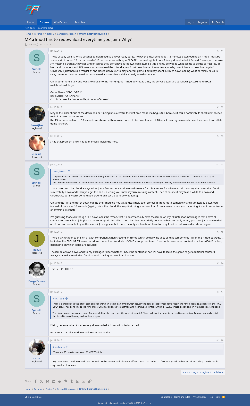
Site (218, 396)
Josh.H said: (58, 298)
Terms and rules (182, 396)
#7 (222, 291)
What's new (61, 22)
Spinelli (31, 44)
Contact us (166, 396)
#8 (222, 340)
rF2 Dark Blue (34, 396)
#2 (222, 107)
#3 (222, 136)
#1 (222, 50)
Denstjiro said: (60, 171)
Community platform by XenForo (125, 403)
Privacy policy (199, 396)
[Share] (217, 51)
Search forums (45, 27)
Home (30, 22)
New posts (30, 27)
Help (211, 396)
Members (80, 22)
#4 (222, 164)
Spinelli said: (59, 346)
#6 (222, 263)
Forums (44, 22)
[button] (70, 22)
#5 (222, 231)
